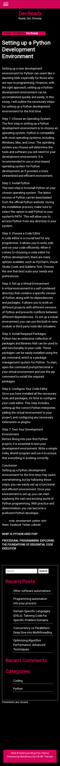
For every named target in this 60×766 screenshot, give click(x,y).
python (36, 520)
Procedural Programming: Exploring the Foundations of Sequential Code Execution (28, 544)
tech (43, 520)
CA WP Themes (44, 756)
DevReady (30, 13)
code (12, 520)
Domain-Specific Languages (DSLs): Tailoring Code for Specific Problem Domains (31, 615)
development (23, 520)
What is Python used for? (20, 534)
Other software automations (32, 591)
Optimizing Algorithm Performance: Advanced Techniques (29, 645)
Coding (18, 680)
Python (18, 688)
